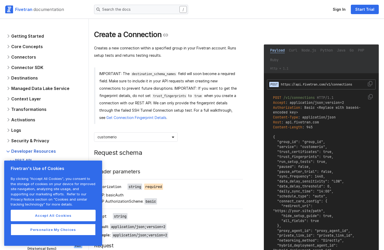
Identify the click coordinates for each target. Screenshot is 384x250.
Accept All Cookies (53, 215)
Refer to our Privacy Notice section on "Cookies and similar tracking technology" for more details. (49, 199)
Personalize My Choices (53, 230)
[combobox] (97, 137)
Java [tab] (341, 50)
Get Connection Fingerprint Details (136, 117)
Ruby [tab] (274, 60)
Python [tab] (326, 50)
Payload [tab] (277, 50)
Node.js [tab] (308, 50)
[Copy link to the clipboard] (165, 35)
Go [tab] (352, 50)
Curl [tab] (293, 50)
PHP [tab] (361, 50)
